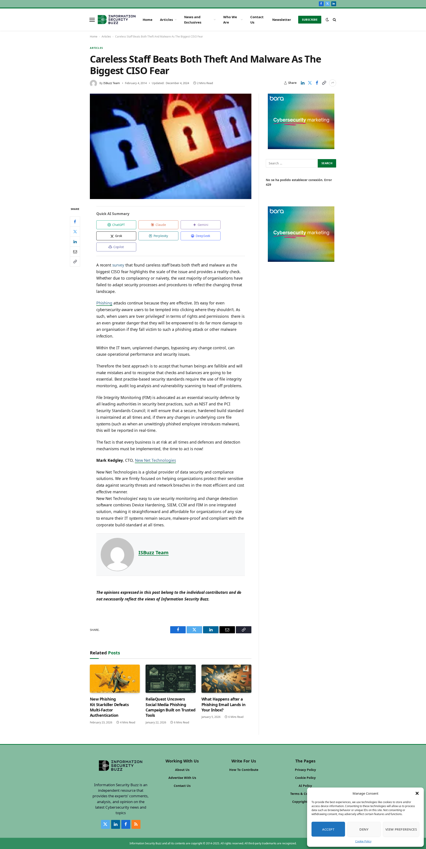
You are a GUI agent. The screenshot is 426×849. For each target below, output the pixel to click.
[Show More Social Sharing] (332, 83)
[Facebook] (75, 222)
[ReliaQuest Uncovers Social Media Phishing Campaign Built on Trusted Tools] (170, 679)
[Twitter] (75, 232)
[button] (417, 793)
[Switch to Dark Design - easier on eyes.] (327, 19)
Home (147, 19)
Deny (363, 829)
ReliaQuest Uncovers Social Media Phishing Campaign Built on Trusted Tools (170, 707)
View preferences (401, 829)
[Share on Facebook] (317, 83)
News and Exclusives (192, 19)
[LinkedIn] (75, 242)
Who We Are (230, 19)
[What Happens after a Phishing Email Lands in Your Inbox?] (226, 679)
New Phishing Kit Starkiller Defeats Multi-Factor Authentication (109, 707)
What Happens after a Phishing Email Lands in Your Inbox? (223, 704)
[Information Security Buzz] (117, 19)
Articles (166, 19)
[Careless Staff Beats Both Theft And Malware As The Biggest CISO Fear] (170, 146)
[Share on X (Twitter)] (309, 83)
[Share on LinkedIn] (302, 83)
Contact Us (257, 19)
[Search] (334, 20)
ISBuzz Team (111, 83)
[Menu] (92, 20)
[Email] (75, 252)
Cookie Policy (363, 841)
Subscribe (310, 20)
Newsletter (281, 19)
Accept (328, 829)
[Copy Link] (324, 83)
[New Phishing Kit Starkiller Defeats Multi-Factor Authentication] (115, 679)
